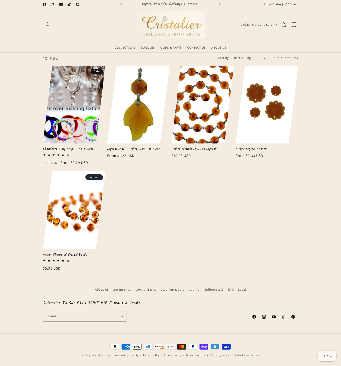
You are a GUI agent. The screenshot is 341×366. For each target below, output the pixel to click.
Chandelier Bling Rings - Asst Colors (69, 149)
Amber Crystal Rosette (252, 149)
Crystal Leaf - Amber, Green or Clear (133, 149)
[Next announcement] (220, 4)
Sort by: (223, 58)
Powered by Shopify (126, 355)
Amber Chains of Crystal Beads (65, 255)
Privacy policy (172, 355)
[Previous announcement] (121, 4)
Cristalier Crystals (103, 355)
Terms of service (195, 355)
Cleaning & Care (172, 289)
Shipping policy (219, 355)
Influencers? (214, 289)
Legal (242, 289)
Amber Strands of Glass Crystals (194, 149)
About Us (102, 289)
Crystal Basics (146, 289)
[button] (48, 24)
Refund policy (151, 355)
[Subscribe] (121, 316)
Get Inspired (122, 289)
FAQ (231, 289)
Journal (195, 289)
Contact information (246, 355)
